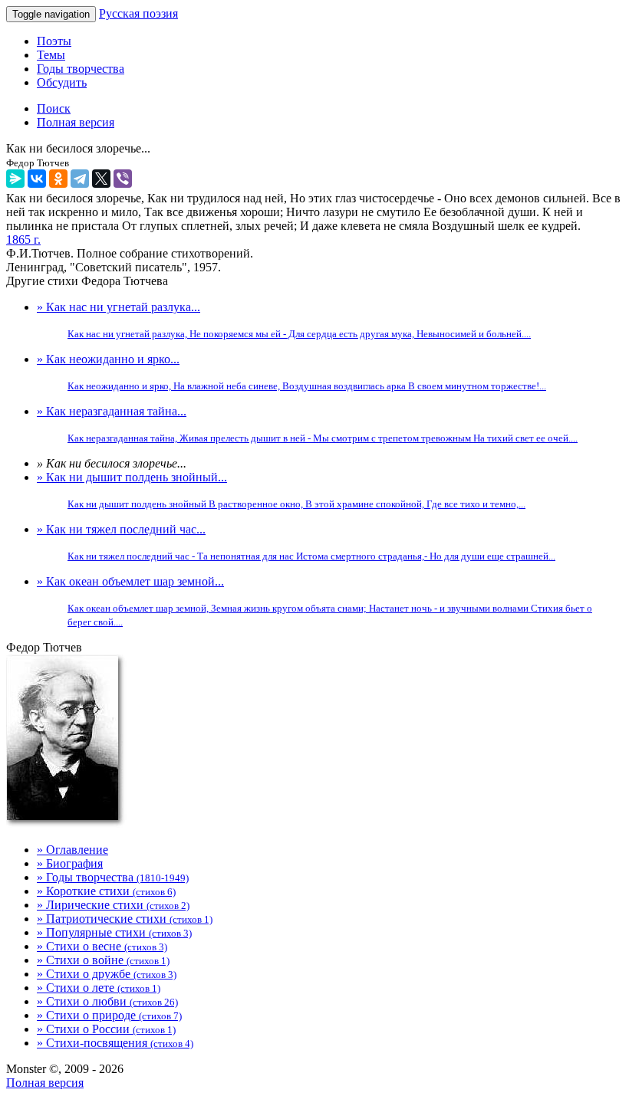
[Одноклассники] (58, 178)
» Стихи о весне (102, 946)
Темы (51, 54)
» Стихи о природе (109, 1015)
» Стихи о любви (107, 1001)
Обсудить (62, 82)
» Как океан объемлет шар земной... (314, 601)
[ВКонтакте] (37, 178)
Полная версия (45, 1082)
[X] (101, 178)
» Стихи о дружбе (106, 973)
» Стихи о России (106, 1028)
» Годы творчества (113, 877)
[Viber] (123, 178)
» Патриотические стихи (124, 918)
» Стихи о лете (98, 987)
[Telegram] (80, 178)
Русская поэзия (138, 13)
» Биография (70, 863)
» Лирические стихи (113, 904)
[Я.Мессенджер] (15, 178)
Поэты (54, 41)
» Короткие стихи (106, 890)
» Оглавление (72, 849)
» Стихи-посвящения (115, 1042)
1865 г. (23, 239)
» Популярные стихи (114, 932)
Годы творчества (80, 68)
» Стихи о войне (103, 959)
